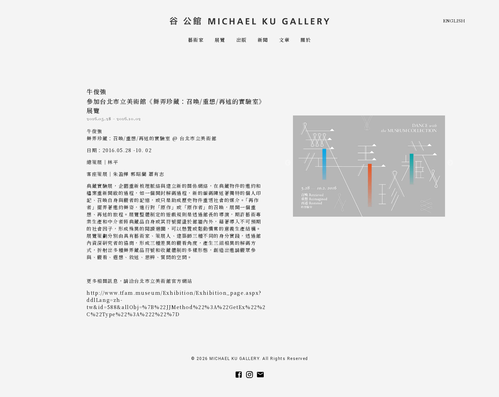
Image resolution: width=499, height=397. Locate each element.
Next (450, 163)
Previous (287, 163)
